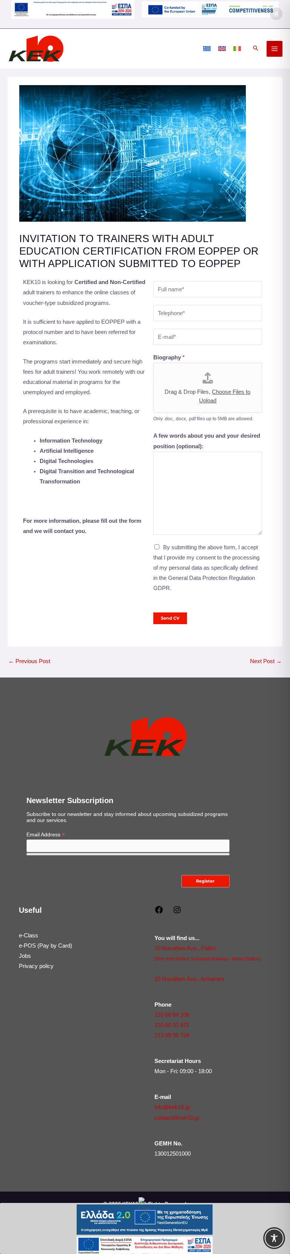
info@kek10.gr (172, 1107)
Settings (235, 1237)
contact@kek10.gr (177, 1118)
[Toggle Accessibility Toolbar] (274, 1238)
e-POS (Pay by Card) (45, 946)
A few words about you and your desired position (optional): (206, 441)
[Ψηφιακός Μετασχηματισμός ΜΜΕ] (210, 9)
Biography (169, 357)
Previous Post (29, 661)
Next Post (266, 661)
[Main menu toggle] (274, 49)
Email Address (45, 834)
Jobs (25, 956)
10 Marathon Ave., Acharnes (189, 979)
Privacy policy (36, 966)
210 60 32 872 (171, 1025)
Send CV (170, 618)
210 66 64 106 (171, 1015)
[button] (255, 49)
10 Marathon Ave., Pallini (184, 948)
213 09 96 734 (171, 1035)
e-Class (28, 935)
